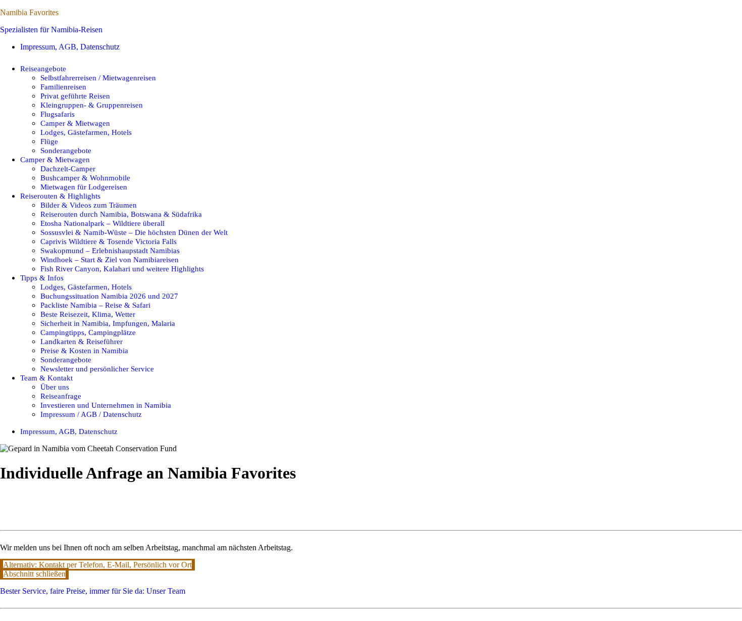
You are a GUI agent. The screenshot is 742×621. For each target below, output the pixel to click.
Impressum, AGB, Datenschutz (70, 46)
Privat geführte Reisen (75, 95)
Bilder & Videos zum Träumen (88, 205)
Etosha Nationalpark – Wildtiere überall (102, 223)
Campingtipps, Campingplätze (88, 332)
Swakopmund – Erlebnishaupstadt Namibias (110, 250)
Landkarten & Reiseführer (81, 341)
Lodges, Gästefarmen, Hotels (86, 132)
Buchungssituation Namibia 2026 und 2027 (109, 296)
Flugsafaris (57, 114)
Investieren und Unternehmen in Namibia (105, 405)
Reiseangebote (43, 68)
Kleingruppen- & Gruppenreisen (91, 105)
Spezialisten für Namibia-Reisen (51, 29)
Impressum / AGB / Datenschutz (91, 414)
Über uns (54, 387)
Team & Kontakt (46, 377)
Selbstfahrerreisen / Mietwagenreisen (98, 77)
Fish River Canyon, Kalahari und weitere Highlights (122, 268)
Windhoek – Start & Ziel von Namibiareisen (109, 259)
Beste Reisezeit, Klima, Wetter (87, 314)
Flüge (49, 141)
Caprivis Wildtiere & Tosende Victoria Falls (108, 241)
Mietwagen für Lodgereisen (83, 186)
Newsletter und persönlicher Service (97, 368)
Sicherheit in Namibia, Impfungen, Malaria (107, 323)
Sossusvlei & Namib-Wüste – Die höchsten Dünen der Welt (134, 232)
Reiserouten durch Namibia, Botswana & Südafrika (121, 214)
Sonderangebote (65, 150)
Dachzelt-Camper (67, 168)
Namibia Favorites (29, 12)
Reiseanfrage (60, 396)
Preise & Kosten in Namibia (84, 350)
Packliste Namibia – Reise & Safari (95, 305)
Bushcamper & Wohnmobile (85, 177)
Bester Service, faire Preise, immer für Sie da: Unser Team (92, 591)
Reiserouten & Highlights (60, 196)
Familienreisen (63, 86)
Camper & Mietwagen (75, 123)
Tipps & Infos (42, 277)
